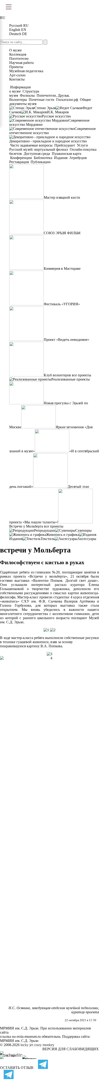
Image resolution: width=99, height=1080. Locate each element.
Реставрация (19, 162)
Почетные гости (41, 100)
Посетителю (19, 58)
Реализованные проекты (70, 379)
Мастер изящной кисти (62, 197)
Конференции (21, 158)
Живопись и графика (62, 535)
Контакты (17, 79)
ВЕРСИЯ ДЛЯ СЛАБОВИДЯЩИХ (70, 1049)
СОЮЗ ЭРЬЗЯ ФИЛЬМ (62, 233)
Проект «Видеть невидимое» (66, 340)
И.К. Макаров (58, 112)
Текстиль (48, 539)
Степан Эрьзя (45, 108)
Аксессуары (86, 539)
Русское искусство (56, 116)
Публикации (40, 162)
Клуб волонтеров (57, 375)
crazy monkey (44, 1045)
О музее (15, 50)
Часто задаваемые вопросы (31, 145)
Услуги (82, 145)
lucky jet (26, 1045)
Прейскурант (64, 145)
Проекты (16, 67)
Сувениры (83, 530)
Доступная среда (37, 154)
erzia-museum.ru (29, 1036)
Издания (60, 158)
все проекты (81, 375)
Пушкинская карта (66, 154)
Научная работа (21, 63)
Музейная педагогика (26, 71)
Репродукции (44, 530)
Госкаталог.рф (67, 100)
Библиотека (43, 158)
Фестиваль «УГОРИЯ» (62, 304)
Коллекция (17, 54)
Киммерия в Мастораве (62, 268)
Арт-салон (17, 75)
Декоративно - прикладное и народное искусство (48, 141)
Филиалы (27, 95)
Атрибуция (77, 158)
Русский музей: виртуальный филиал (39, 149)
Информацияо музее (20, 89)
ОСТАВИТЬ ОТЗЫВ (16, 1068)
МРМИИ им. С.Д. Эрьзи (19, 1041)
